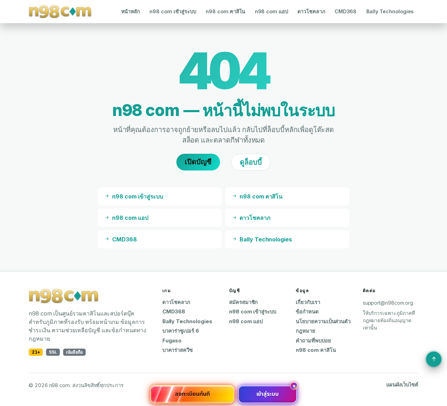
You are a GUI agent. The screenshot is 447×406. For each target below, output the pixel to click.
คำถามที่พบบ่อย (313, 341)
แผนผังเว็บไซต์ (402, 385)
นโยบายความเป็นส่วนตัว (323, 321)
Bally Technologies (390, 11)
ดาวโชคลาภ (311, 11)
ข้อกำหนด (307, 312)
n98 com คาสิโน (225, 11)
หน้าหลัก (130, 11)
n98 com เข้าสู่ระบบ (172, 11)
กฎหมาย (305, 331)
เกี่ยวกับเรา (308, 302)
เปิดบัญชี (198, 162)
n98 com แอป (271, 11)
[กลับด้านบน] (433, 359)
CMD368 (346, 11)
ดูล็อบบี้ (251, 162)
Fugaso (172, 341)
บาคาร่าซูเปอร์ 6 (180, 331)
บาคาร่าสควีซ (177, 350)
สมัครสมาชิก (243, 302)
